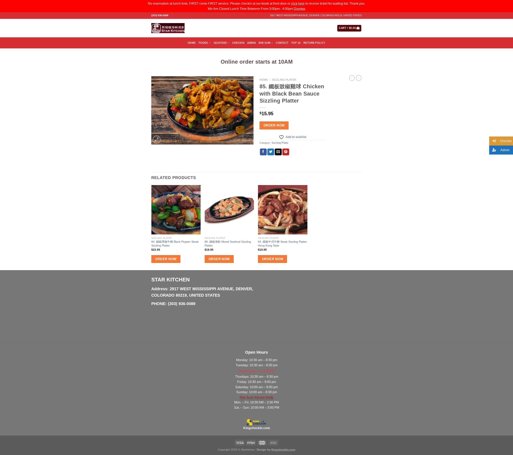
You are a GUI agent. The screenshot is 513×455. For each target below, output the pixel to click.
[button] (501, 141)
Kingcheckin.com (256, 428)
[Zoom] (157, 140)
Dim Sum (264, 42)
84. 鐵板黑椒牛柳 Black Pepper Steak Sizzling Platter (175, 243)
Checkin (238, 42)
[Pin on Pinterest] (285, 152)
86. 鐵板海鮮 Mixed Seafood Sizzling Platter (228, 243)
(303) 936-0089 (159, 15)
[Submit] (318, 28)
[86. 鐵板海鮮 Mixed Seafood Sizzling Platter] (229, 210)
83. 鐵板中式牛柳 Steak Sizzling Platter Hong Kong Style (282, 243)
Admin (251, 42)
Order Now (274, 125)
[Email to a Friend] (278, 152)
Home (192, 42)
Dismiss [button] (299, 8)
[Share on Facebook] (263, 152)
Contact (282, 42)
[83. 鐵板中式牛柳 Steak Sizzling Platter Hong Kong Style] (282, 210)
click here (298, 3)
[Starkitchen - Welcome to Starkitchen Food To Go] (168, 28)
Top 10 (296, 42)
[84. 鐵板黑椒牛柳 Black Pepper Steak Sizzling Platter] (176, 210)
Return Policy (314, 42)
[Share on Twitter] (270, 152)
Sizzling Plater (284, 79)
